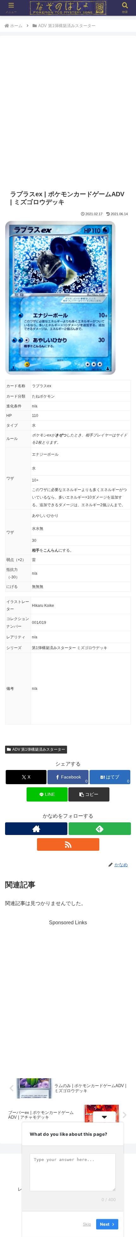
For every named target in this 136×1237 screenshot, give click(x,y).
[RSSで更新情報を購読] (68, 844)
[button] (88, 794)
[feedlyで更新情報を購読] (100, 828)
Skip (87, 1224)
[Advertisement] (68, 113)
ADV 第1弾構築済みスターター (38, 749)
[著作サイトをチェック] (36, 828)
